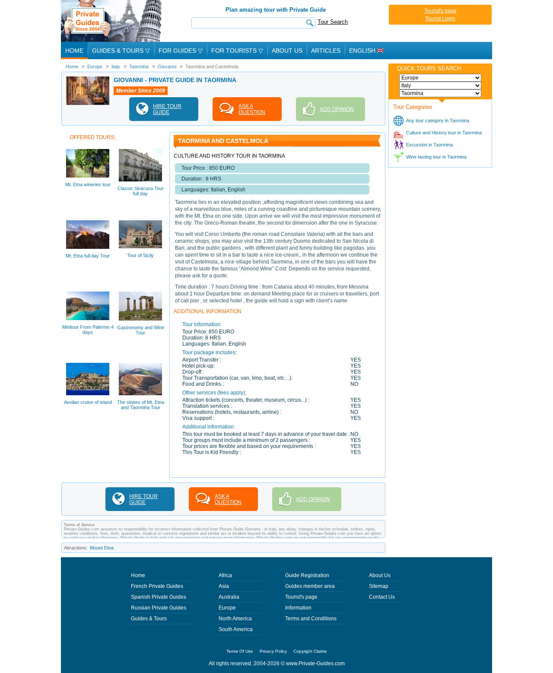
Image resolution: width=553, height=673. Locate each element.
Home (74, 50)
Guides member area (310, 586)
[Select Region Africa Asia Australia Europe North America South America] (440, 78)
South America (236, 629)
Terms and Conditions (311, 619)
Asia (224, 586)
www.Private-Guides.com (315, 663)
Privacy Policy (273, 651)
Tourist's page (440, 11)
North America (235, 619)
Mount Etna (102, 547)
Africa (225, 575)
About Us (287, 50)
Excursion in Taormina (429, 144)
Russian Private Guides (158, 608)
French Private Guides (157, 586)
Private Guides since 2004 (112, 21)
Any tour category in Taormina (437, 120)
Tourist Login (440, 19)
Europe (227, 608)
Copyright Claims (310, 651)
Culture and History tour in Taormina (444, 132)
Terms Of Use (239, 651)
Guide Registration (307, 575)
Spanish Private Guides (158, 597)
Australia (229, 597)
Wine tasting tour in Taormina (436, 156)
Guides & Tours (149, 619)
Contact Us (382, 597)
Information (298, 608)
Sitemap (378, 586)
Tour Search (333, 22)
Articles (325, 50)
